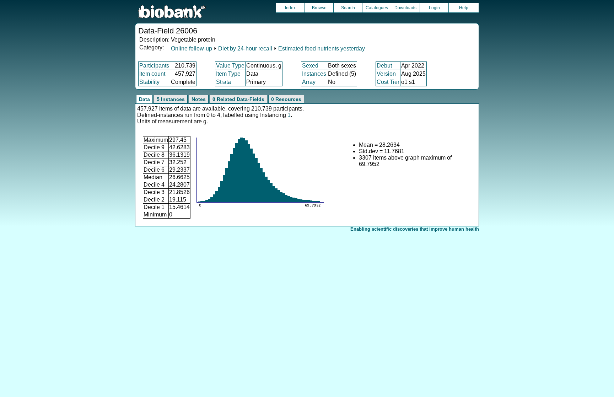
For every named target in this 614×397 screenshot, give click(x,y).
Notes (199, 99)
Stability (149, 82)
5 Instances (171, 99)
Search (348, 7)
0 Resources (286, 99)
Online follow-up (191, 48)
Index (290, 7)
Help (463, 7)
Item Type (228, 74)
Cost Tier (388, 82)
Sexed (310, 66)
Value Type (230, 66)
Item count (152, 74)
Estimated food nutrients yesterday (321, 48)
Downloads (405, 7)
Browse (319, 7)
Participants (154, 66)
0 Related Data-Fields (238, 99)
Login (434, 7)
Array (309, 82)
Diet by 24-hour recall (245, 48)
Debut (384, 66)
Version (386, 74)
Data (144, 99)
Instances (314, 74)
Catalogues (377, 7)
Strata (223, 82)
